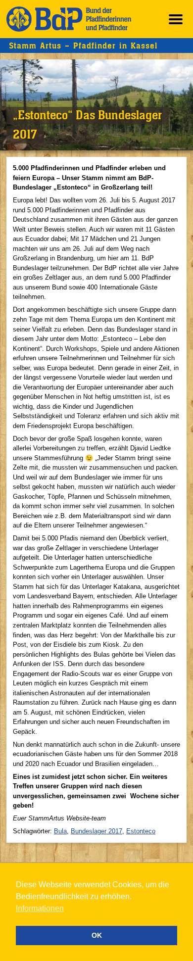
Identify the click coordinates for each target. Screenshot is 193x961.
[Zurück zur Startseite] (69, 19)
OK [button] (97, 935)
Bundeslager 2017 (96, 831)
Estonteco (140, 831)
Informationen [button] (40, 908)
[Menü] (176, 19)
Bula (60, 831)
